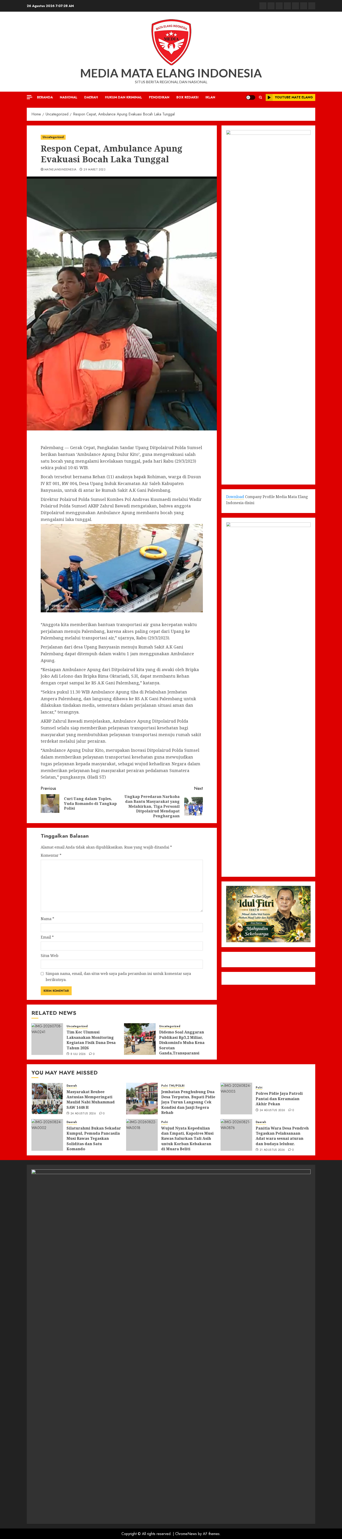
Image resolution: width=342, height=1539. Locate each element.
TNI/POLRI (176, 1086)
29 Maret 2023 (94, 170)
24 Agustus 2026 (83, 1114)
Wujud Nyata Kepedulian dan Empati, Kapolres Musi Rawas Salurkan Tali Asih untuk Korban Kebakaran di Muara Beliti (187, 1139)
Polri (164, 1086)
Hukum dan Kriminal (123, 97)
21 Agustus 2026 (272, 1150)
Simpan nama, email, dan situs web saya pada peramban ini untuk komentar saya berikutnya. (118, 976)
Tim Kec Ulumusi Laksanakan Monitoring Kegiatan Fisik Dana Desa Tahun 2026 (91, 1039)
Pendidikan (159, 97)
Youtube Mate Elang (294, 97)
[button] (260, 97)
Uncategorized (53, 137)
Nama (47, 918)
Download (235, 496)
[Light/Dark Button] (250, 97)
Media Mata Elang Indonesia (171, 73)
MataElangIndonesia (60, 170)
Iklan (210, 97)
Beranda (45, 97)
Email (47, 937)
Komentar (51, 855)
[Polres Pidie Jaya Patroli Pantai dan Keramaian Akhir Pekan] (236, 1098)
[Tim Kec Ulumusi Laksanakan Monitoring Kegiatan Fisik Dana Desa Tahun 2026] (47, 1039)
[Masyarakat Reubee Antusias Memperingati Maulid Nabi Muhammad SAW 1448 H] (47, 1098)
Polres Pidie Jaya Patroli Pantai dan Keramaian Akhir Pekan (279, 1098)
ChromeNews (186, 1533)
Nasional (68, 97)
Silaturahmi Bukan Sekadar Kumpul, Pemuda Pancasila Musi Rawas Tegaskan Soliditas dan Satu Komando (94, 1139)
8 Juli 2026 (78, 1054)
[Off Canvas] (29, 97)
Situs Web (49, 955)
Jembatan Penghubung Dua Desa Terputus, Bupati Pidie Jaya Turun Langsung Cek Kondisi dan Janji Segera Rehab (188, 1102)
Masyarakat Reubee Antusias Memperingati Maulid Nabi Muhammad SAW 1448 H (91, 1099)
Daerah (91, 97)
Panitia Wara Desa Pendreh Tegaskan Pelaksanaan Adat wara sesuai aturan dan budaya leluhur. (282, 1136)
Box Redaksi (187, 97)
